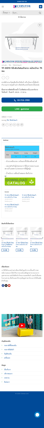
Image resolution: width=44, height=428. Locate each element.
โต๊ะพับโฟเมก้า (17, 65)
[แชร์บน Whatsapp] (3, 124)
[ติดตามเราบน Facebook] (3, 285)
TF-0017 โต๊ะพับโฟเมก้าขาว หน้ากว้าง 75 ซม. (22, 244)
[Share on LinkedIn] (22, 124)
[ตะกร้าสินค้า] (40, 6)
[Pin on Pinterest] (18, 124)
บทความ (6, 378)
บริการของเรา (8, 374)
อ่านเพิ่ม (5, 250)
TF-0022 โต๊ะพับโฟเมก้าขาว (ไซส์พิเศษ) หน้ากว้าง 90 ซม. (8, 244)
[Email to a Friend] (14, 124)
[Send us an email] (6, 285)
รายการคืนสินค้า (9, 349)
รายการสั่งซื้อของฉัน (10, 345)
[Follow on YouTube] (9, 285)
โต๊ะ (10, 65)
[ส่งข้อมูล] (40, 13)
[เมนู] (3, 6)
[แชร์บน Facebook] (7, 124)
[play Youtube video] (22, 325)
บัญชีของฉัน (8, 354)
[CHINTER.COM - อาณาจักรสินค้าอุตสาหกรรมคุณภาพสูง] (22, 6)
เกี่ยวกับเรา (7, 369)
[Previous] (1, 242)
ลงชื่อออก (7, 358)
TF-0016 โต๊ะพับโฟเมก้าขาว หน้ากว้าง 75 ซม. (36, 244)
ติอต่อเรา (7, 382)
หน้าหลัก (4, 65)
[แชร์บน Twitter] (10, 124)
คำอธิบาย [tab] (5, 140)
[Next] (43, 242)
